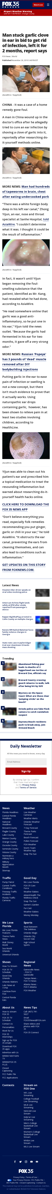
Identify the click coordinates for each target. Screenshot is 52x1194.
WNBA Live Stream (29, 1141)
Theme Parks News (8, 937)
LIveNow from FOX (9, 992)
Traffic (6, 878)
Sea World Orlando (7, 949)
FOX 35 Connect (31, 1032)
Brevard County (9, 828)
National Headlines (6, 823)
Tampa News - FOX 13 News (31, 979)
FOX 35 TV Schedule (7, 971)
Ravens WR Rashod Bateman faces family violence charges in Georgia (17, 632)
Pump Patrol (8, 882)
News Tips (30, 1007)
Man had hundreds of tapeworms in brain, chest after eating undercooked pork (26, 192)
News (6, 808)
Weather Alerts (31, 818)
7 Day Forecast (31, 828)
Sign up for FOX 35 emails (9, 1041)
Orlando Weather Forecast (32, 823)
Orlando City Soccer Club (29, 937)
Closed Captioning (7, 1069)
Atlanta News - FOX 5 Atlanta (31, 985)
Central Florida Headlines (9, 817)
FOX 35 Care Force (29, 887)
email (37, 1161)
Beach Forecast (31, 837)
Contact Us (7, 1023)
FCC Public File (9, 1074)
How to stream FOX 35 (9, 1013)
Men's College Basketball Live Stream (31, 1126)
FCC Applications (10, 1077)
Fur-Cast (28, 908)
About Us (8, 1007)
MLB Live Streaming (28, 1106)
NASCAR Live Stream (30, 1112)
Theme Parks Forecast (30, 832)
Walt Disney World (7, 943)
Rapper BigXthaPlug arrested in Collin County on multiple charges (17, 617)
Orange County (9, 841)
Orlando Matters (10, 981)
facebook (15, 1161)
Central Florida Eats (9, 998)
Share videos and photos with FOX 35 (32, 1026)
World (14, 56)
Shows (6, 962)
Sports (28, 922)
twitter (20, 1161)
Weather (29, 808)
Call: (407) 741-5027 (31, 1013)
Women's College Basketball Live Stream (32, 1134)
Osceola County (9, 845)
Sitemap (6, 870)
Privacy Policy (29, 784)
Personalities (8, 1027)
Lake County (8, 834)
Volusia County (9, 852)
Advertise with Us (10, 1052)
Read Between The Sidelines (30, 928)
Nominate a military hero (8, 857)
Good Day (30, 878)
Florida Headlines (10, 812)
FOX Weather (30, 844)
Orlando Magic (30, 932)
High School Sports (29, 943)
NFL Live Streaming (28, 1094)
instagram (26, 1161)
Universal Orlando (10, 954)
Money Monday (31, 915)
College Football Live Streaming (31, 1100)
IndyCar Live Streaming (29, 1118)
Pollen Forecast (31, 841)
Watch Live (38, 5)
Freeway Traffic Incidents (9, 893)
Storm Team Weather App (30, 849)
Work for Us (8, 1030)
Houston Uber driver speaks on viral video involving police (16, 591)
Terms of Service (27, 787)
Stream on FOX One (30, 1086)
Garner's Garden (31, 904)
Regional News (29, 963)
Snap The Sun (30, 854)
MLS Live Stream (32, 1146)
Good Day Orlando (7, 977)
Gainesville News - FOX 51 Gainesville (31, 972)
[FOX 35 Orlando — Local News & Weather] (10, 4)
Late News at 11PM (8, 986)
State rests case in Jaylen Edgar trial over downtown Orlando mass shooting (16, 644)
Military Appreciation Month (8, 864)
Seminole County (10, 848)
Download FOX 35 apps (9, 1047)
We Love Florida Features (9, 931)
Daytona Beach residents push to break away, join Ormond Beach (32, 724)
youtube (31, 1161)
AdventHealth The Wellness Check (32, 896)
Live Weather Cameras (30, 813)
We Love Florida (31, 882)
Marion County (9, 838)
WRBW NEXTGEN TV (10, 1057)
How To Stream (9, 966)
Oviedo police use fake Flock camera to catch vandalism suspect (33, 711)
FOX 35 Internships (7, 1035)
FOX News (6, 56)
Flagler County (9, 831)
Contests (8, 1085)
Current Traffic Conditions (9, 887)
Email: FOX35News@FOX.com (35, 1019)
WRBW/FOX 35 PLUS (9, 1063)
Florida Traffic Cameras (8, 899)
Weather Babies (31, 891)
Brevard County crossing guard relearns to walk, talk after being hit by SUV (33, 683)
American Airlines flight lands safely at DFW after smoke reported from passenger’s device (16, 606)
